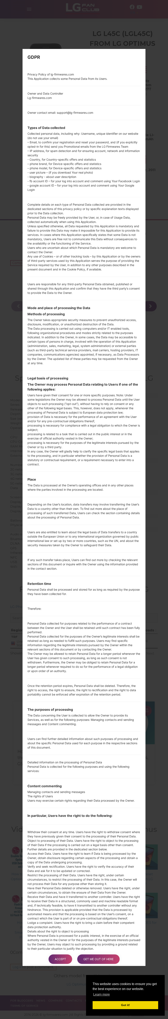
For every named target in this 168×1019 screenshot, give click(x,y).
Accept (60, 959)
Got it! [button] (125, 1005)
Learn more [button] (101, 994)
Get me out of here (98, 959)
